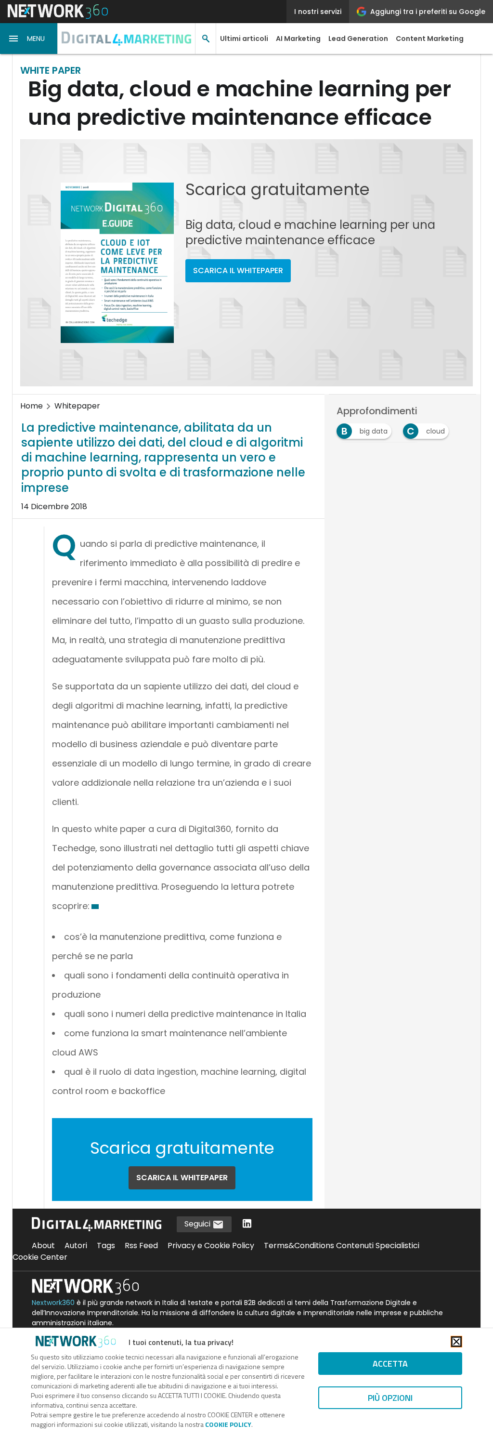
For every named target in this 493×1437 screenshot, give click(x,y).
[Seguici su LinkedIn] (247, 1224)
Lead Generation (358, 38)
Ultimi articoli (244, 38)
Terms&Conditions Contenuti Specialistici (341, 1245)
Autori (76, 1245)
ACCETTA (390, 1363)
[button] (29, 38)
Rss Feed (141, 1245)
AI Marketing (298, 38)
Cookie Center (40, 1257)
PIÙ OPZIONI (390, 1397)
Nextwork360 (53, 1302)
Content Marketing (430, 38)
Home (31, 405)
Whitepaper (77, 405)
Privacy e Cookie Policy (211, 1245)
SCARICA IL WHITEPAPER (238, 270)
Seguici (198, 1223)
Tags (106, 1245)
